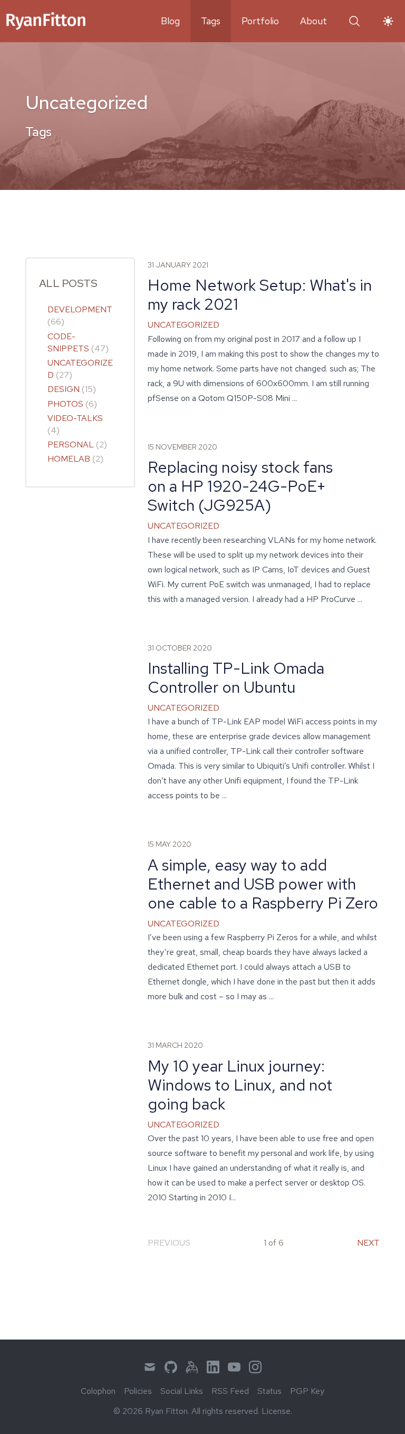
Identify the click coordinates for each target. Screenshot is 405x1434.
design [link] (63, 389)
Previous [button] (169, 1242)
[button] (354, 21)
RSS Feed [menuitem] (230, 1391)
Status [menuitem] (269, 1391)
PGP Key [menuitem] (307, 1391)
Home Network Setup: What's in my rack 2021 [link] (260, 294)
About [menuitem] (313, 21)
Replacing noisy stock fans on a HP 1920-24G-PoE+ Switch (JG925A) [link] (240, 485)
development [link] (79, 309)
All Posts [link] (68, 283)
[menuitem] (149, 1367)
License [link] (276, 1411)
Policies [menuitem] (138, 1391)
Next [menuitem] (368, 1242)
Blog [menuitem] (170, 21)
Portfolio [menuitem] (260, 21)
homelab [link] (68, 458)
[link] (46, 21)
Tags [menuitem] (210, 21)
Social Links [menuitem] (181, 1391)
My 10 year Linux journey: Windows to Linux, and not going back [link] (240, 1084)
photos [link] (65, 403)
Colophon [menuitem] (98, 1391)
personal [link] (70, 444)
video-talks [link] (75, 418)
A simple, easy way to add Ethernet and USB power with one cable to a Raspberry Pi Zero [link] (263, 883)
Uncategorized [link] (183, 324)
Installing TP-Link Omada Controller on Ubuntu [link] (236, 677)
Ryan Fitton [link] (166, 1411)
